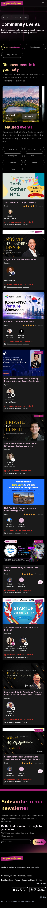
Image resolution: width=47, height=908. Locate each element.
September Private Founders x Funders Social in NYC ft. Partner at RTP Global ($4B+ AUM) (23, 693)
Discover (27, 116)
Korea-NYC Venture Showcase (19, 321)
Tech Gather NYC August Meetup (20, 202)
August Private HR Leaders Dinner (20, 259)
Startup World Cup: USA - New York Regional (21, 628)
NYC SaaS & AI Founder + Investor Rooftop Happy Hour (20, 509)
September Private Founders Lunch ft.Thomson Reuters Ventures (21, 444)
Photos (17, 880)
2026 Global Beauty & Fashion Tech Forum (21, 569)
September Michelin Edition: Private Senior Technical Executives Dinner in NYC (22, 758)
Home (5, 17)
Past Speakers (7, 880)
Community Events (19, 17)
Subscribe (39, 842)
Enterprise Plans (28, 880)
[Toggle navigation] (43, 3)
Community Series (24, 876)
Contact (39, 880)
